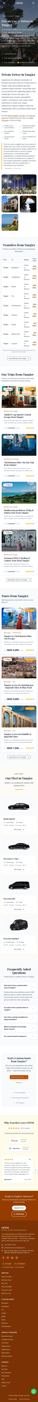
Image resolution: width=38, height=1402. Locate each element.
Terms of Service (24, 1399)
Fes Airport (5, 1343)
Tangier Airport (6, 1346)
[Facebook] (3, 1257)
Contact (4, 1386)
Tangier (4, 1313)
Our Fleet (4, 1369)
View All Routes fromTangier (17, 358)
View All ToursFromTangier (17, 757)
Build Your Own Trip (17, 1077)
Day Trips (4, 1283)
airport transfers (13, 116)
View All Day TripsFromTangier (17, 580)
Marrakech (5, 1303)
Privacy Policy (12, 1399)
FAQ (19, 120)
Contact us (19, 1082)
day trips (22, 116)
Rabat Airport (6, 1353)
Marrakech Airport (7, 1336)
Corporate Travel (7, 1290)
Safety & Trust (6, 1382)
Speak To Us (19, 1208)
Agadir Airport (6, 1349)
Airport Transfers (7, 1276)
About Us (4, 1366)
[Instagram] (8, 1257)
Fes (3, 1310)
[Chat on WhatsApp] (33, 1391)
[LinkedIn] (12, 1257)
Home (3, 16)
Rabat (3, 1320)
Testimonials (5, 1376)
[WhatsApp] (17, 1257)
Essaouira (5, 1323)
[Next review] (35, 1170)
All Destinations (6, 1326)
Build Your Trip (6, 1293)
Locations (10, 16)
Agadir (4, 1316)
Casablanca (5, 1306)
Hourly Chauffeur (7, 1286)
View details (17, 829)
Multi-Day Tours (6, 1280)
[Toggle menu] (33, 3)
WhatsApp (20, 1214)
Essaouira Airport (7, 1356)
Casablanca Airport (7, 1339)
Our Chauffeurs (6, 1372)
